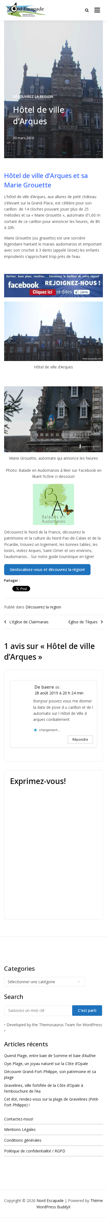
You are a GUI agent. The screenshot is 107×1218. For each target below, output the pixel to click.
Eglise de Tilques (83, 621)
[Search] (87, 10)
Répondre (80, 739)
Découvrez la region (33, 96)
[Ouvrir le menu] (97, 10)
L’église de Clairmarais (29, 621)
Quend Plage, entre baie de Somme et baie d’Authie (50, 1055)
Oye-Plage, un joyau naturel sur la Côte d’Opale (46, 1063)
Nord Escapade (50, 1200)
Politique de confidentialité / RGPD (34, 1151)
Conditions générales (22, 1140)
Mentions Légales (20, 1129)
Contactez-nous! (18, 1119)
